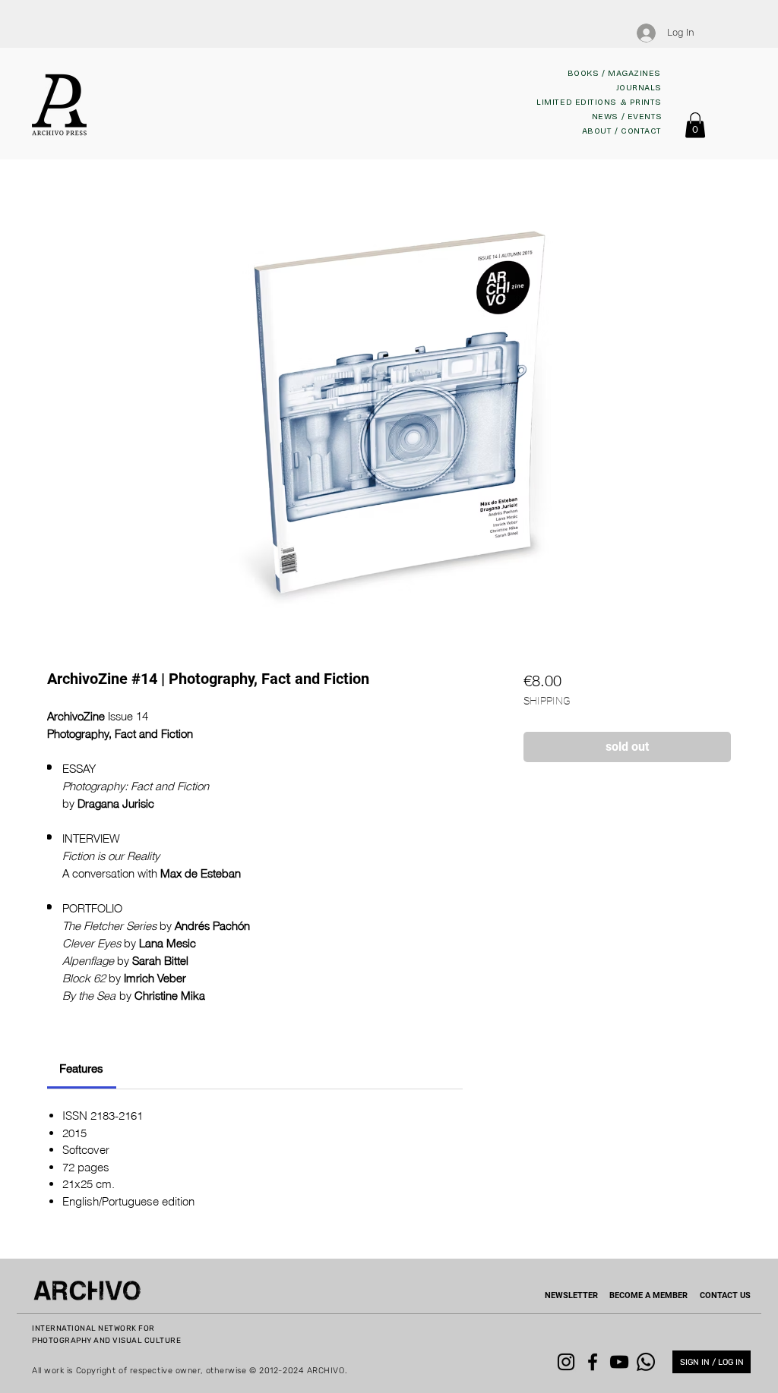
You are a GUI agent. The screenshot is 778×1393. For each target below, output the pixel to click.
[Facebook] (592, 1361)
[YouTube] (619, 1361)
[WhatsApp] (645, 1361)
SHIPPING (547, 701)
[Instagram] (566, 1361)
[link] (81, 1068)
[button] (695, 124)
